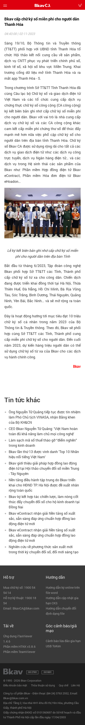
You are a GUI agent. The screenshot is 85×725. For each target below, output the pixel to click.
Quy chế (63, 685)
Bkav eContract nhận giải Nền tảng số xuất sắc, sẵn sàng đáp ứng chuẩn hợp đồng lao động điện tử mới (42, 518)
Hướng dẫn (55, 577)
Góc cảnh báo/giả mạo (61, 628)
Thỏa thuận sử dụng (43, 685)
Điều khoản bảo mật (15, 685)
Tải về (8, 625)
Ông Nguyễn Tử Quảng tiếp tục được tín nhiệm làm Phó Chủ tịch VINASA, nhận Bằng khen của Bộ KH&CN (44, 417)
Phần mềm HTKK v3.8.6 (19, 646)
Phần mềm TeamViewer (19, 652)
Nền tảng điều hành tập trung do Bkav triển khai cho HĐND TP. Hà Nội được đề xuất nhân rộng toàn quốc (44, 485)
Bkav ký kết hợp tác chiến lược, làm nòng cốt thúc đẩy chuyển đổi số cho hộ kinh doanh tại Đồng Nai (44, 501)
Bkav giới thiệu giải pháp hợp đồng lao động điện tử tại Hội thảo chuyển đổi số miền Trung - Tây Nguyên (44, 468)
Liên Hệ (75, 685)
